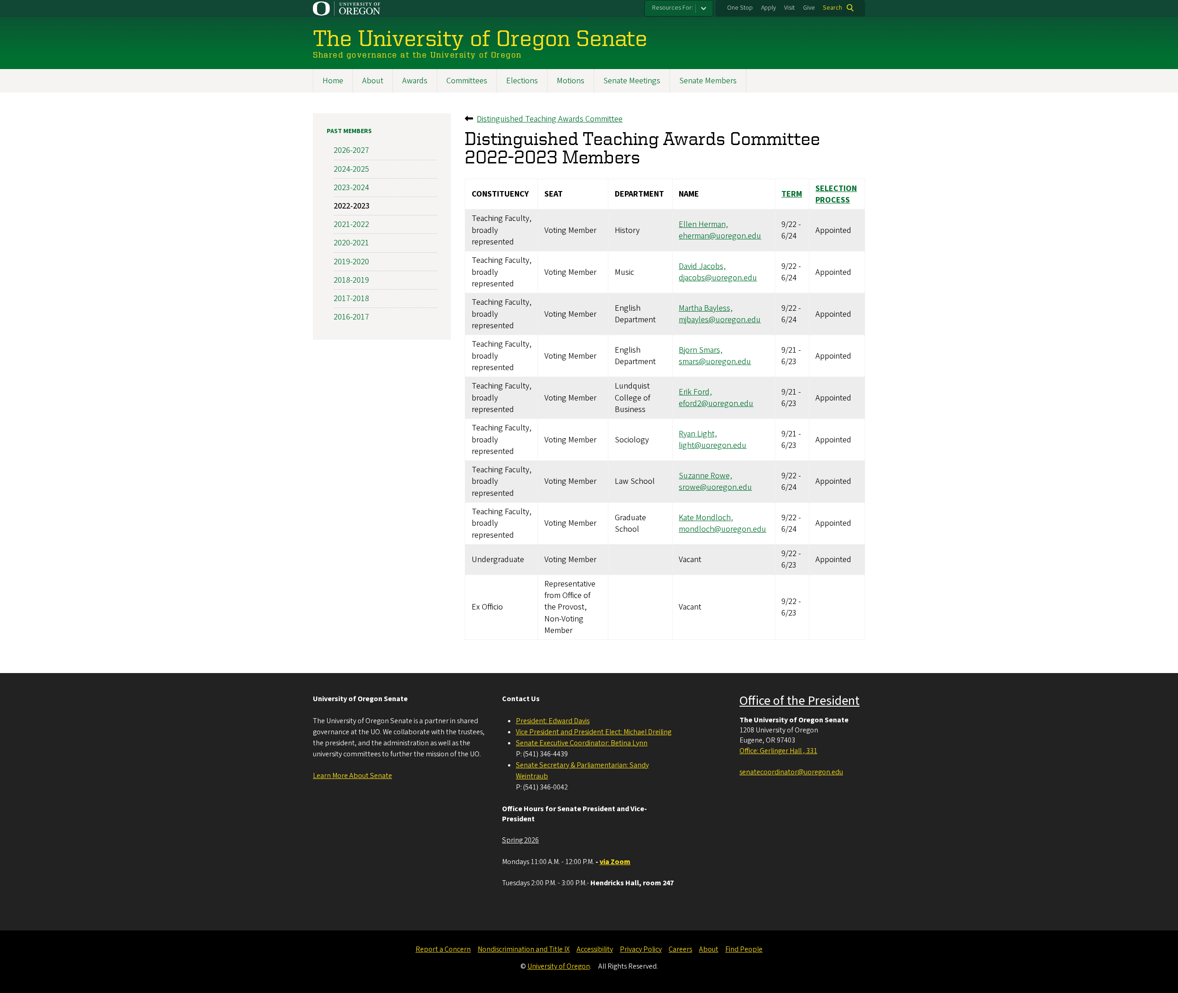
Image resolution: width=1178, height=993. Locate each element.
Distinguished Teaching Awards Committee (550, 119)
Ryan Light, (698, 434)
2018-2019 (351, 280)
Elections (522, 81)
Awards (414, 81)
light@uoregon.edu (712, 445)
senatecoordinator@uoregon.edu (791, 772)
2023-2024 (351, 187)
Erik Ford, (695, 392)
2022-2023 (352, 206)
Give (809, 7)
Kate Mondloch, (706, 517)
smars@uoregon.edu (715, 361)
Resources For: (672, 7)
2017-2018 (351, 298)
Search (832, 7)
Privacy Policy (641, 949)
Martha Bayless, (706, 308)
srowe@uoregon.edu (715, 487)
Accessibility (595, 949)
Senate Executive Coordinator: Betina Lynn (581, 743)
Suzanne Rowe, (705, 476)
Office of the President (799, 700)
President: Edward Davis (552, 721)
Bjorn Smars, (700, 350)
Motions (570, 81)
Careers (680, 949)
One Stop (740, 7)
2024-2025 (351, 169)
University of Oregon (558, 966)
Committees (466, 81)
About (372, 81)
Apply (768, 7)
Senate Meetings (631, 81)
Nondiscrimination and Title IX (524, 949)
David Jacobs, (702, 266)
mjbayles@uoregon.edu (720, 319)
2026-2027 (351, 150)
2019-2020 (351, 261)
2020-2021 (351, 243)
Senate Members (708, 81)
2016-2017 (351, 317)
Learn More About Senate (352, 776)
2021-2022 (351, 224)
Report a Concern (443, 949)
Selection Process (836, 194)
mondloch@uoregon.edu (722, 529)
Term (791, 194)
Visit (789, 7)
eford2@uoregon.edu (716, 403)
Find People (743, 949)
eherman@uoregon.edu (720, 236)
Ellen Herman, (703, 224)
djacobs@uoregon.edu (718, 278)
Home (333, 81)
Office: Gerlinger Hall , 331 (778, 751)
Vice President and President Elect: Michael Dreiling (593, 732)
